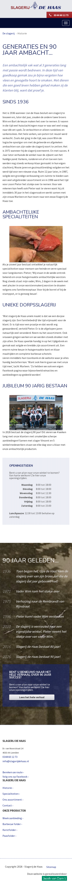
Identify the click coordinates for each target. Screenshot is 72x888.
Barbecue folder (12, 824)
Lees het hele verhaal (31, 697)
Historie (22, 33)
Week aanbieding (12, 818)
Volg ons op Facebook (15, 776)
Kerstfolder (9, 830)
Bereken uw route (13, 772)
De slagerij (9, 33)
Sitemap (51, 867)
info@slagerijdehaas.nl (16, 761)
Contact (7, 805)
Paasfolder (9, 835)
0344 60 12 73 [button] (61, 15)
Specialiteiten (11, 793)
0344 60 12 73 (10, 756)
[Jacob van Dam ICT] (54, 879)
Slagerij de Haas (36, 5)
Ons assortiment (12, 799)
